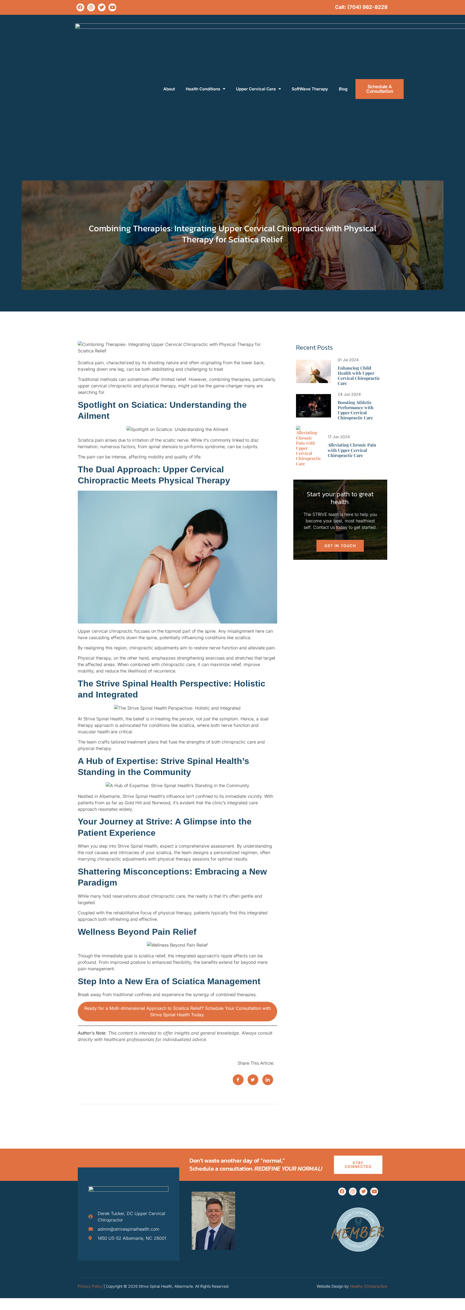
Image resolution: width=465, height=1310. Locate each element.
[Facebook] (80, 7)
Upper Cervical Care (256, 88)
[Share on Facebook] (238, 1079)
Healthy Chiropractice (368, 1286)
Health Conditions (203, 88)
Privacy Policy (90, 1286)
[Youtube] (112, 7)
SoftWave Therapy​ (310, 88)
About (169, 88)
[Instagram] (91, 7)
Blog (343, 88)
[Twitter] (102, 7)
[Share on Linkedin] (267, 1079)
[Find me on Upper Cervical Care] (358, 1257)
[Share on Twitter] (253, 1079)
